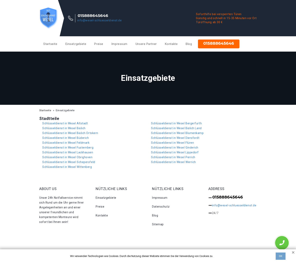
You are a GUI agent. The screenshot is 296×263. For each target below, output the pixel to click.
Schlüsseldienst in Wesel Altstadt (65, 123)
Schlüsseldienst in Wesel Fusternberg (67, 147)
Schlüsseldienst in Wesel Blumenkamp (177, 133)
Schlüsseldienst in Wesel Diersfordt (175, 137)
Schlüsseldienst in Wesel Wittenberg (67, 166)
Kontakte (171, 44)
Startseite (50, 44)
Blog (189, 44)
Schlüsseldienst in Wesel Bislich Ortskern (70, 133)
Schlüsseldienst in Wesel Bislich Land (176, 128)
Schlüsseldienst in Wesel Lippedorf (175, 152)
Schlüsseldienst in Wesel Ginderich (174, 147)
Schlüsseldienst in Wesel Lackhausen (67, 152)
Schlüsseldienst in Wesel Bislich (64, 128)
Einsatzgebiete (75, 44)
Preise (98, 44)
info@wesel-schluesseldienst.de (99, 20)
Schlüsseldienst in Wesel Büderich (65, 137)
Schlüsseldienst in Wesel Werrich (173, 162)
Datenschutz (161, 206)
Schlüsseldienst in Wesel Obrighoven (67, 157)
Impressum (119, 44)
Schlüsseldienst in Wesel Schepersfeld (68, 162)
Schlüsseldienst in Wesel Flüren (172, 142)
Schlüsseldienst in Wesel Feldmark (65, 142)
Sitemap (158, 224)
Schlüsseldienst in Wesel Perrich (173, 157)
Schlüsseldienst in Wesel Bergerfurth (176, 123)
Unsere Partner (146, 44)
